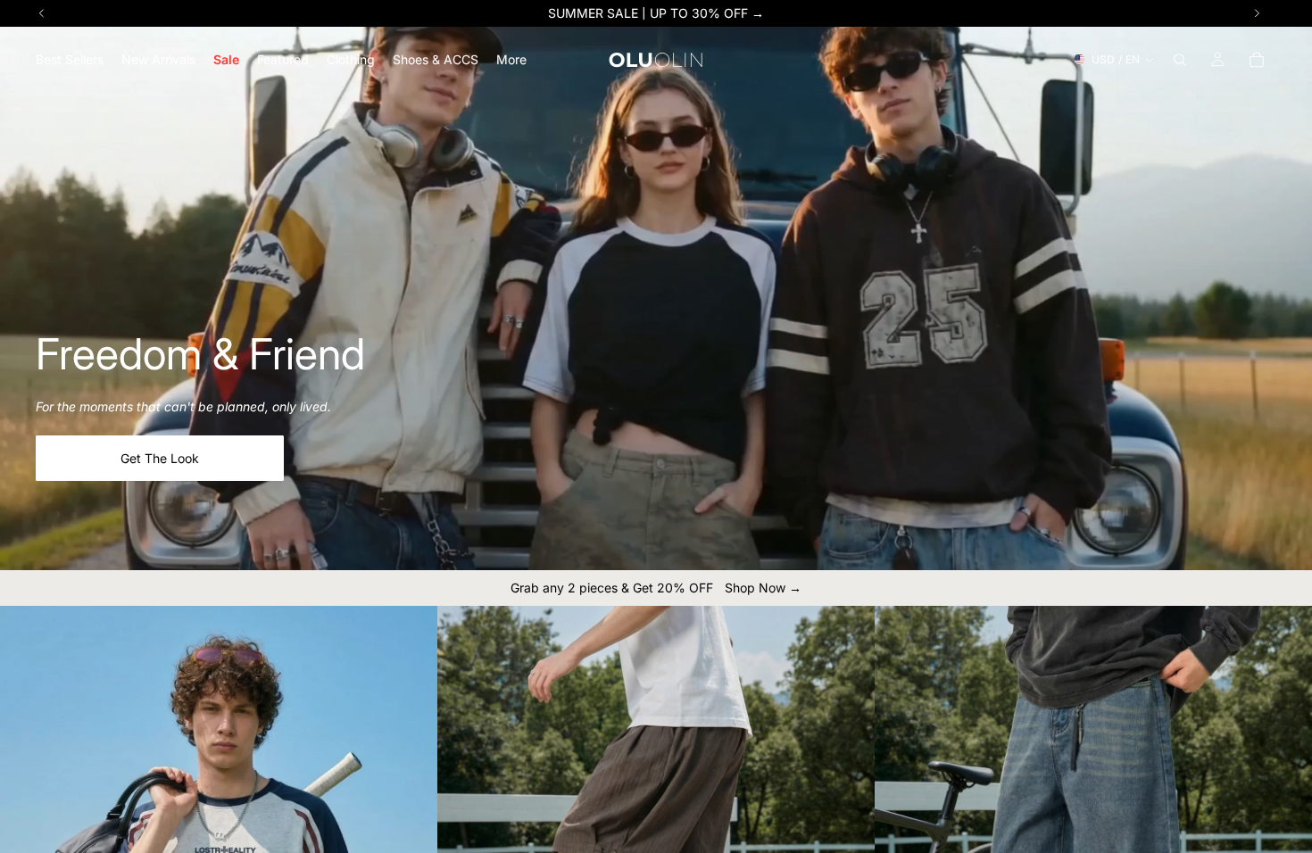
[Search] (1180, 59)
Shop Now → (763, 587)
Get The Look (159, 458)
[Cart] (1256, 59)
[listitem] (511, 59)
